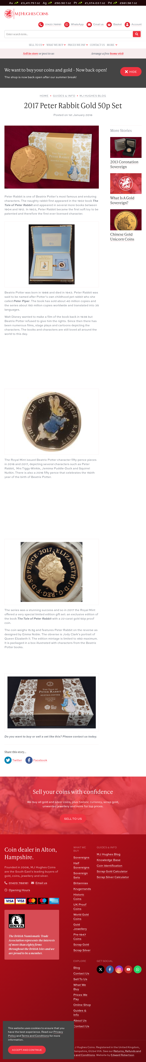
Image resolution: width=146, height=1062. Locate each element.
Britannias (80, 883)
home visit (48, 53)
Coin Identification (109, 866)
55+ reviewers (120, 53)
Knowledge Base (109, 860)
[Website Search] (137, 34)
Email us (41, 883)
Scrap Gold (81, 944)
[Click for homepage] (26, 13)
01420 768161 (18, 883)
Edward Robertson (122, 1055)
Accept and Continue (27, 1049)
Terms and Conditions (81, 1055)
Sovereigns (81, 857)
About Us (80, 1020)
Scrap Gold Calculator (112, 871)
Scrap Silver (81, 950)
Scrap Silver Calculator (113, 877)
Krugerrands (82, 889)
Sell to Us (73, 819)
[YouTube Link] (128, 969)
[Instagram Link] (119, 969)
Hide (133, 72)
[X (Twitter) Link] (101, 969)
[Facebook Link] (110, 969)
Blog (76, 968)
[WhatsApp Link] (138, 969)
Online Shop (82, 1005)
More (111, 45)
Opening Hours (19, 890)
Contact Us (81, 973)
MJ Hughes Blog (108, 854)
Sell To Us (80, 979)
